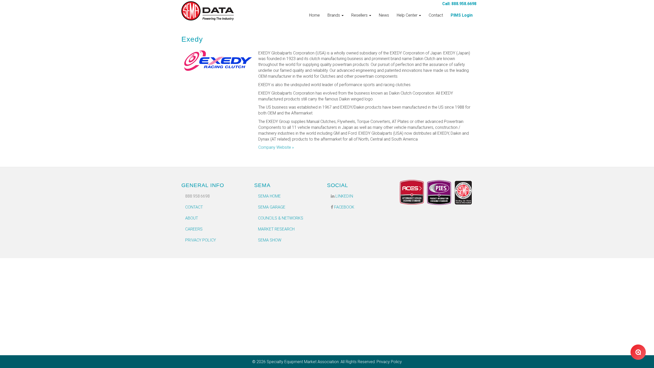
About (191, 218)
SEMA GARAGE (271, 207)
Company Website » (276, 147)
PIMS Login (462, 15)
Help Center (407, 15)
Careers (194, 229)
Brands (334, 15)
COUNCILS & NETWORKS (280, 218)
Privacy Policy (200, 240)
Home (314, 15)
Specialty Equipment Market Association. (303, 361)
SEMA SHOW (269, 240)
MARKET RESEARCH (276, 229)
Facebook (343, 207)
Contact (436, 15)
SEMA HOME (269, 196)
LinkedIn (343, 196)
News (384, 15)
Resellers (360, 15)
